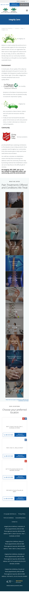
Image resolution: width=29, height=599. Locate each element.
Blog (22, 28)
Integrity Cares (5, 30)
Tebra (21, 585)
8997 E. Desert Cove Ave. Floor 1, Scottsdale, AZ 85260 (14, 427)
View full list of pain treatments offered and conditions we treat (17, 400)
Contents (17, 28)
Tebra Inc (14, 514)
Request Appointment (20, 434)
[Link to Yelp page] (23, 418)
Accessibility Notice (21, 518)
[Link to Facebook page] (26, 418)
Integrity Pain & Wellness (7, 28)
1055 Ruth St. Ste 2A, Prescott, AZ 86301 (14, 491)
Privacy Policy (21, 514)
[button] (14, 4)
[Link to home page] (12, 10)
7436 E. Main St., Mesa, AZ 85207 (14, 448)
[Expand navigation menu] (27, 10)
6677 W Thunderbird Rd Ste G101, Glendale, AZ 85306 (14, 469)
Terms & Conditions (9, 518)
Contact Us (14, 521)
